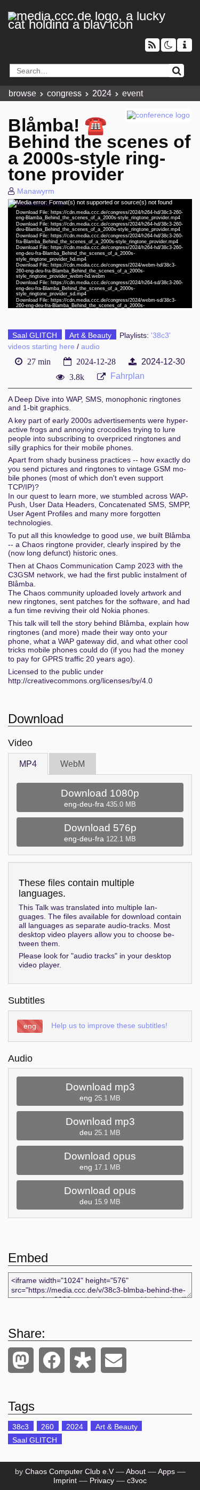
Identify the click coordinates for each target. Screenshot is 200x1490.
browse (22, 93)
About (136, 1471)
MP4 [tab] (28, 763)
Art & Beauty (90, 335)
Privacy (102, 1480)
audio (90, 346)
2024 (101, 93)
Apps (166, 1471)
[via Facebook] (52, 1360)
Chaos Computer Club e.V (69, 1471)
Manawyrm (35, 191)
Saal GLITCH (34, 335)
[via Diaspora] (82, 1360)
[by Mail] (113, 1360)
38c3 (20, 1426)
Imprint (65, 1480)
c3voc (137, 1480)
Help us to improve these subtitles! (109, 1025)
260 (47, 1426)
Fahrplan (127, 375)
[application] (100, 253)
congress (64, 93)
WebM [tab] (72, 763)
